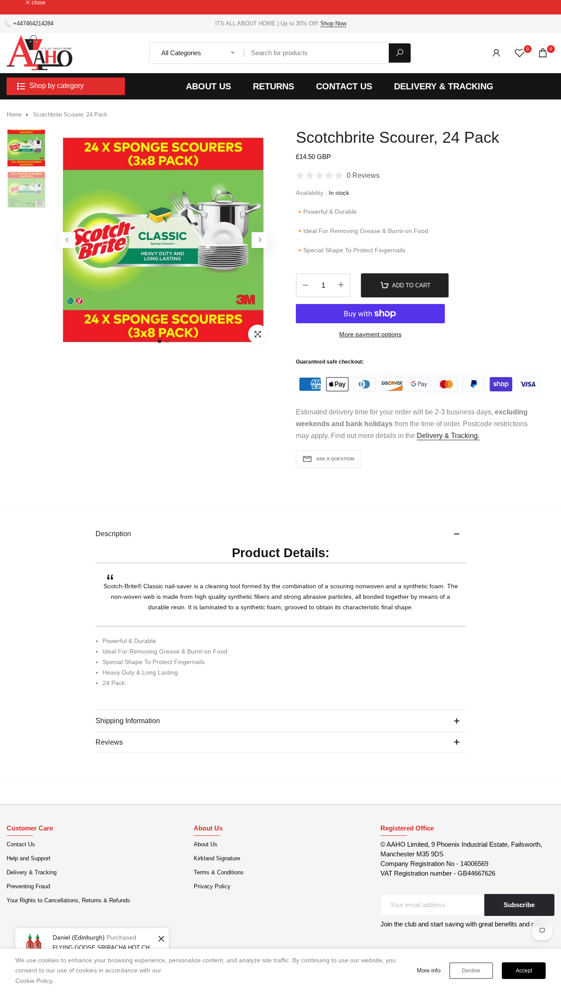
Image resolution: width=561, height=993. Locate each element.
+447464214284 (33, 23)
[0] (519, 52)
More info (428, 970)
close (18, 3)
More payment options (370, 334)
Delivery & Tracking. (448, 435)
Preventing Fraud (28, 886)
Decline (471, 971)
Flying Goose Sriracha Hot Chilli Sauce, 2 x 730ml (104, 947)
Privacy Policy (212, 886)
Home (14, 114)
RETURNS (273, 86)
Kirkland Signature (217, 858)
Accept (524, 971)
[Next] (259, 240)
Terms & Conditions (219, 872)
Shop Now (333, 23)
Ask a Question (335, 458)
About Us (205, 844)
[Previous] (67, 240)
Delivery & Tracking (32, 872)
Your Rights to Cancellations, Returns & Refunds (68, 900)
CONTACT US (344, 86)
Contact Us (21, 844)
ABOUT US (208, 86)
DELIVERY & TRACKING (444, 86)
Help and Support (28, 858)
